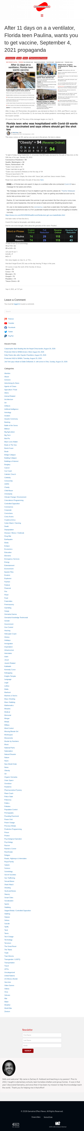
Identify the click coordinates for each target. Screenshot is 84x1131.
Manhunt (7, 692)
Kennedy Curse (10, 670)
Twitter (10, 332)
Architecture (8, 399)
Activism (7, 380)
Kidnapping (8, 673)
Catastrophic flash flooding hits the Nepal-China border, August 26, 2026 (29, 349)
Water (6, 1002)
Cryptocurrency (10, 520)
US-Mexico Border (11, 979)
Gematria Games (10, 614)
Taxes (6, 933)
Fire (5, 591)
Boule (6, 451)
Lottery (6, 686)
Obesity (7, 770)
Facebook (11, 327)
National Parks (9, 748)
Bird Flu (7, 438)
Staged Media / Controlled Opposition (17, 910)
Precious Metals (10, 826)
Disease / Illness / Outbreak (14, 533)
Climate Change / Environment (15, 497)
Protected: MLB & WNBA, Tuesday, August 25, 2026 (23, 358)
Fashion (7, 582)
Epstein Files (9, 572)
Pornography (9, 813)
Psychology (8, 842)
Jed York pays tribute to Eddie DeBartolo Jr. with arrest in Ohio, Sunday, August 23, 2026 (35, 362)
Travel (6, 966)
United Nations (9, 976)
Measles (7, 709)
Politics (7, 803)
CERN (6, 484)
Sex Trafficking (9, 878)
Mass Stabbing (9, 702)
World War (8, 1008)
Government (8, 624)
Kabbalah (7, 666)
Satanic (7, 865)
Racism (7, 845)
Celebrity (7, 477)
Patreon (11, 319)
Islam (6, 656)
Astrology (7, 412)
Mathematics (9, 705)
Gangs (6, 611)
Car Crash (8, 471)
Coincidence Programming (13, 500)
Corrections (8, 513)
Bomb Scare (8, 448)
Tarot (6, 930)
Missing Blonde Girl (11, 731)
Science (7, 868)
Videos (6, 989)
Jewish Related (9, 663)
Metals (6, 722)
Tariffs (6, 927)
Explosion (7, 578)
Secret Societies (10, 875)
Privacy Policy (36, 1117)
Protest (7, 836)
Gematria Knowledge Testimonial (16, 617)
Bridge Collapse (10, 455)
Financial (7, 588)
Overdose (7, 783)
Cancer (7, 468)
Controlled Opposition (12, 503)
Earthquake (8, 539)
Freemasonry (9, 604)
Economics (8, 549)
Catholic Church (10, 474)
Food (6, 598)
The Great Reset (10, 946)
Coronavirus (10, 58)
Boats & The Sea (10, 445)
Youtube (11, 323)
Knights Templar (10, 676)
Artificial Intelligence (11, 409)
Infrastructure (9, 650)
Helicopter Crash (10, 634)
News (25, 58)
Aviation (7, 416)
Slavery (7, 894)
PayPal (10, 336)
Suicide (7, 923)
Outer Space (8, 780)
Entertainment (9, 565)
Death (6, 526)
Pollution (7, 806)
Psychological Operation (13, 839)
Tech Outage (8, 937)
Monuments (8, 738)
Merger (7, 718)
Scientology (8, 871)
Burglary (7, 464)
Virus (6, 992)
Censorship (8, 481)
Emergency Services (11, 559)
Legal (6, 683)
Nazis (6, 761)
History (7, 637)
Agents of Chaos (10, 386)
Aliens (6, 393)
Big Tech (7, 435)
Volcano (7, 995)
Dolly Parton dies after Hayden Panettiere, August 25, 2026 (25, 355)
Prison (6, 832)
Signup (27, 1051)
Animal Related (9, 396)
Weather (7, 1005)
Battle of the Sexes (11, 425)
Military (7, 725)
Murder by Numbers (11, 741)
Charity (7, 487)
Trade (6, 953)
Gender (7, 621)
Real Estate (8, 852)
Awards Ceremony (11, 419)
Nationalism (8, 751)
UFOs (6, 969)
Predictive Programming (13, 829)
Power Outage (9, 822)
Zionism (7, 1011)
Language (7, 679)
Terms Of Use (48, 1117)
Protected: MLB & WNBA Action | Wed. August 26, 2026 (24, 352)
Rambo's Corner (10, 849)
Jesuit (19, 58)
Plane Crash (8, 793)
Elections (7, 556)
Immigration (8, 643)
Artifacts (7, 406)
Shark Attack (9, 884)
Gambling (7, 608)
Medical (7, 712)
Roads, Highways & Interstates (15, 858)
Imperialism (8, 647)
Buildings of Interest (11, 461)
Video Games (9, 985)
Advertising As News (11, 383)
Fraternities (8, 601)
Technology (8, 940)
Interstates (8, 653)
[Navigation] (42, 15)
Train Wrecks (9, 956)
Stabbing (7, 907)
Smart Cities (8, 897)
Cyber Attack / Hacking (12, 523)
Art (5, 403)
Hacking (7, 630)
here (42, 180)
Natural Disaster (10, 754)
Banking (7, 422)
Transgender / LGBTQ (12, 959)
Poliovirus (7, 800)
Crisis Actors (9, 517)
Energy (7, 562)
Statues (7, 917)
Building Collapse (10, 458)
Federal (7, 585)
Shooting (7, 888)
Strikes (6, 920)
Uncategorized (9, 972)
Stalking (7, 914)
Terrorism (7, 943)
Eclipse (7, 546)
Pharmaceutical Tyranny (38, 58)
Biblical (6, 429)
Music (6, 744)
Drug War (7, 536)
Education (7, 552)
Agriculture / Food (10, 390)
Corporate (7, 510)
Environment (8, 569)
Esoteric (7, 575)
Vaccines (7, 982)
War (5, 998)
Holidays (7, 640)
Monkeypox (8, 735)
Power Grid (8, 819)
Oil (5, 774)
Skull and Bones (10, 891)
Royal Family (9, 862)
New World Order (10, 764)
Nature (6, 757)
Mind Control (8, 728)
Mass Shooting (9, 699)
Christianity (8, 494)
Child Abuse (8, 490)
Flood (6, 595)
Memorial (7, 715)
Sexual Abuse (9, 881)
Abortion (7, 373)
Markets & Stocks (10, 696)
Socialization (8, 901)
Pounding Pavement (11, 816)
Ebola (6, 543)
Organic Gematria (10, 777)
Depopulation (9, 530)
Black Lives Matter (11, 442)
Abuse (6, 377)
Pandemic (8, 787)
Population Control (10, 809)
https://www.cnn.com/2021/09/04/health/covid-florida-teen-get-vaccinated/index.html (35, 215)
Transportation (9, 963)
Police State (8, 796)
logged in (17, 304)
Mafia (6, 689)
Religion (7, 855)
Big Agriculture (9, 432)
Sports (6, 904)
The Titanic (8, 950)
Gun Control (8, 627)
